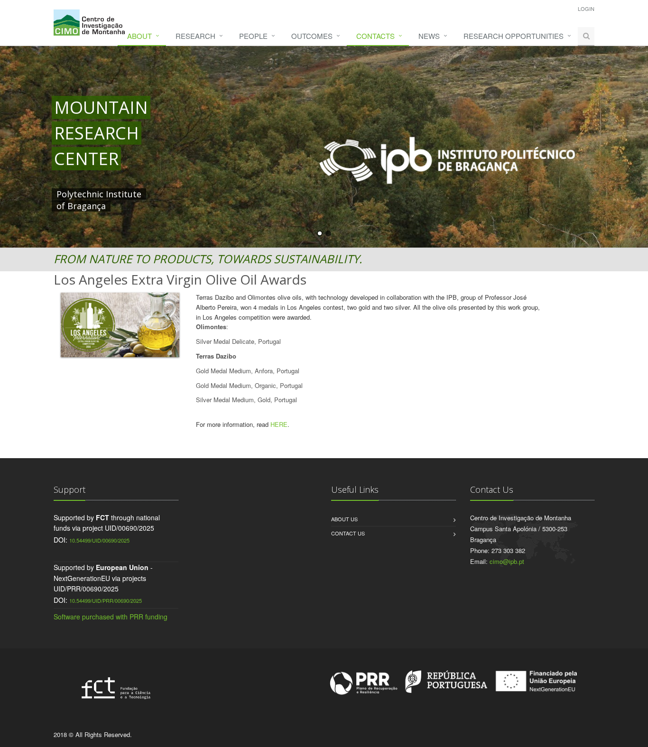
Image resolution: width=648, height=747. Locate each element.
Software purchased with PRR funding (110, 616)
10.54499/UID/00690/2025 (99, 540)
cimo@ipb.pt (507, 561)
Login (586, 8)
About (139, 36)
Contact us (348, 533)
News (429, 36)
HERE (278, 424)
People (253, 36)
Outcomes (312, 36)
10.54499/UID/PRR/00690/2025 (105, 600)
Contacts (375, 36)
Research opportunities (513, 36)
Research (195, 36)
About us (344, 519)
